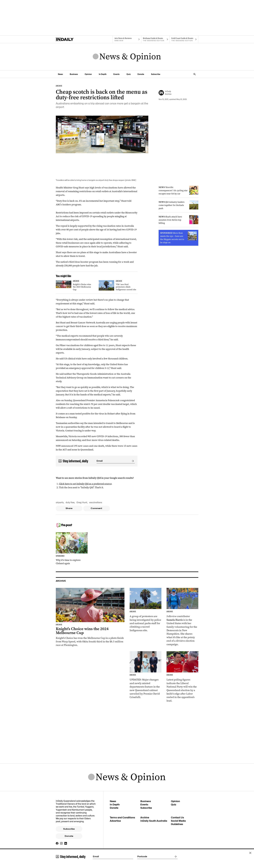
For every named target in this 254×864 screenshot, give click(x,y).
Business (74, 74)
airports (60, 502)
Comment (96, 508)
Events (116, 74)
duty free (70, 502)
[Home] (70, 39)
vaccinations (95, 502)
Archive (144, 817)
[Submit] (132, 461)
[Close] (250, 853)
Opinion (88, 74)
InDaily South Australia (153, 820)
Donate (140, 74)
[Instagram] (61, 843)
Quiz (128, 74)
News (60, 74)
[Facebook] (57, 843)
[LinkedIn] (65, 843)
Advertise (115, 820)
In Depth (102, 74)
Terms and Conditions (122, 817)
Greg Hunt (81, 502)
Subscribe (155, 74)
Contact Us (177, 817)
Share (69, 508)
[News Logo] (127, 56)
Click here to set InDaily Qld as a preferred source (85, 483)
